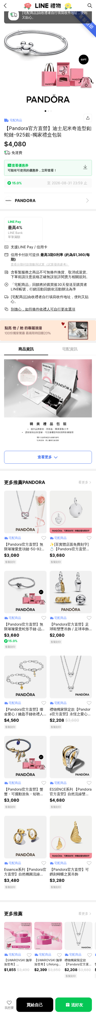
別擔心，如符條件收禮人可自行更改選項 (43, 309)
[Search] (90, 6)
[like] (44, 538)
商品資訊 (26, 348)
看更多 (83, 482)
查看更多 (45, 457)
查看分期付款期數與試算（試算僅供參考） (40, 264)
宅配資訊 (70, 348)
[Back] (6, 6)
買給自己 (35, 1004)
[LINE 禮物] (48, 5)
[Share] (88, 118)
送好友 (77, 1004)
